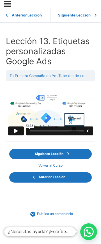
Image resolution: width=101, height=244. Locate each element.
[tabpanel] (50, 113)
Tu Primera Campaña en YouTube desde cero (49, 75)
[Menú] (7, 4)
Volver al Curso (50, 165)
